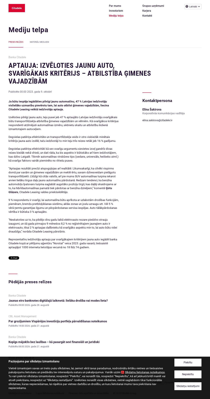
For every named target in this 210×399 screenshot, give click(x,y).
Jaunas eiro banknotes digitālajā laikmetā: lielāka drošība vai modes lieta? (58, 300)
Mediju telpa (28, 30)
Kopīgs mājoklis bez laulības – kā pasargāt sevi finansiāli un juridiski (54, 342)
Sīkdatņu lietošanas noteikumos (145, 372)
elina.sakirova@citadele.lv (157, 120)
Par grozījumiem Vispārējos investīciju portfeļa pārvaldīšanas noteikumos (58, 321)
